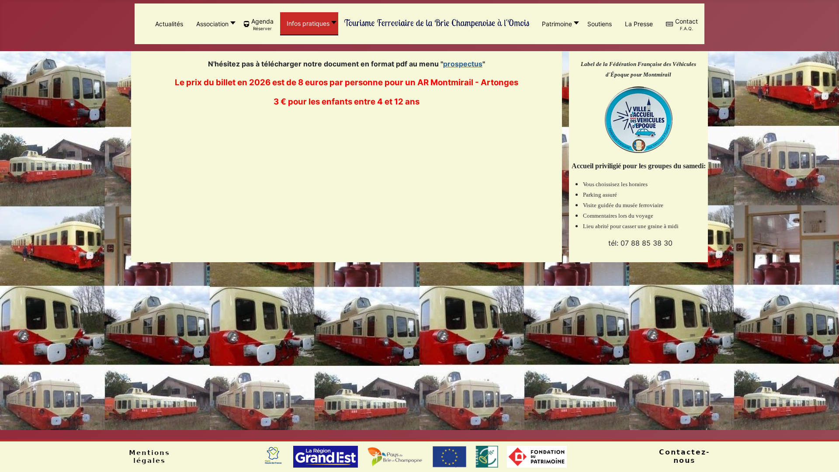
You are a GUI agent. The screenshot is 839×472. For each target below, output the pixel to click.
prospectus (462, 63)
